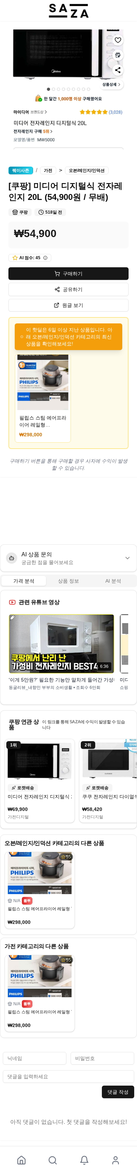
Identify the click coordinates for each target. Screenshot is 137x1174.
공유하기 (73, 289)
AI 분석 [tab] (113, 581)
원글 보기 (72, 305)
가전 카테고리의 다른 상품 (36, 946)
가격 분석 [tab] (23, 581)
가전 (48, 170)
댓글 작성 (118, 1092)
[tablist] (68, 581)
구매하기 (73, 273)
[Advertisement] (68, 511)
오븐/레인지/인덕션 (87, 170)
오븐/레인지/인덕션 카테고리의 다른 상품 (54, 843)
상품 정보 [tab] (68, 581)
